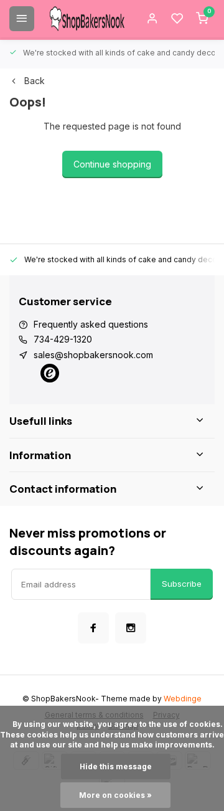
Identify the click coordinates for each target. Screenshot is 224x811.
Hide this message (116, 766)
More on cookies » (115, 795)
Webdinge (183, 698)
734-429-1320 (63, 339)
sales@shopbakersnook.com (93, 354)
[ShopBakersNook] (87, 18)
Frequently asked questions (91, 324)
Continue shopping (112, 164)
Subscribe (182, 584)
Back (34, 80)
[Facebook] (93, 627)
